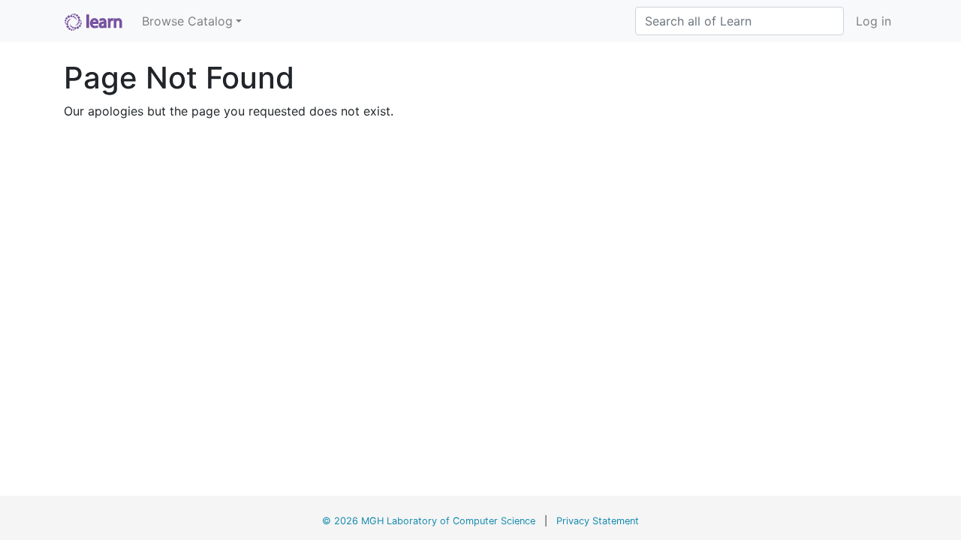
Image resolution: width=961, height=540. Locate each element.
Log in (873, 21)
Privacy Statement (597, 520)
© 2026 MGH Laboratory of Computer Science (428, 520)
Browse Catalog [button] (187, 21)
